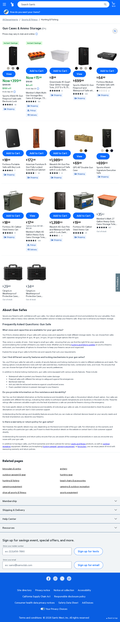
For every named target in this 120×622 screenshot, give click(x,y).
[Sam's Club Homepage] (12, 4)
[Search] (105, 4)
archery (63, 468)
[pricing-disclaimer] (36, 34)
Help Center (9, 519)
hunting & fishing (10, 480)
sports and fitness (78, 443)
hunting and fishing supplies (83, 344)
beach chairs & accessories (73, 480)
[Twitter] (62, 578)
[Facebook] (48, 578)
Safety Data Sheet (68, 602)
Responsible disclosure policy (69, 596)
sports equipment (69, 492)
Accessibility (84, 590)
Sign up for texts (88, 551)
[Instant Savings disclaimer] (14, 91)
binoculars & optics (11, 468)
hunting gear (66, 474)
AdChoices (87, 602)
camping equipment (66, 446)
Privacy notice (42, 590)
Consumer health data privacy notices (35, 602)
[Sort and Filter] (115, 31)
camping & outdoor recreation (75, 486)
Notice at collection (64, 590)
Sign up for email (88, 565)
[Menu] (5, 4)
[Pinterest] (69, 578)
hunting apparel (49, 446)
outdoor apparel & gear (14, 474)
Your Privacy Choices (56, 609)
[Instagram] (55, 578)
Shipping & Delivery (13, 510)
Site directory (24, 590)
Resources (8, 527)
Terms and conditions (30, 617)
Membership (9, 501)
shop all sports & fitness (14, 492)
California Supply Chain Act (36, 596)
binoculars (82, 446)
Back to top (113, 618)
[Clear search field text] (101, 4)
